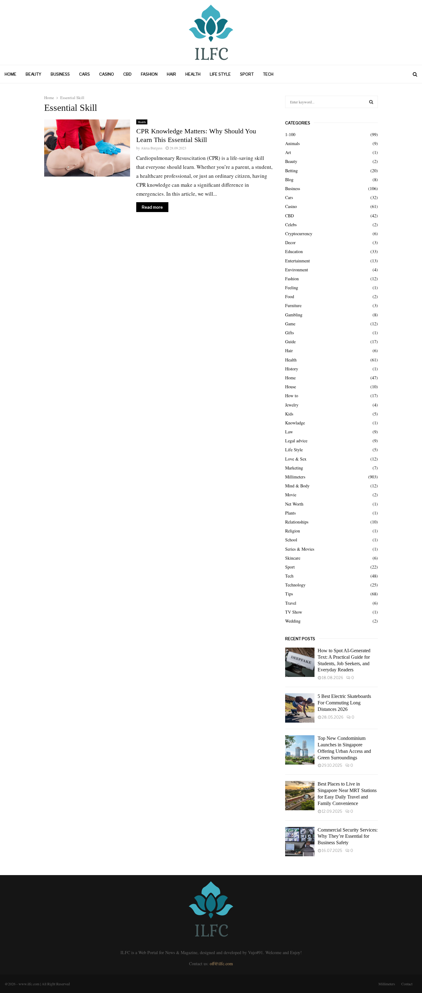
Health (192, 74)
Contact (406, 983)
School (291, 540)
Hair (171, 74)
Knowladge (295, 423)
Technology (295, 585)
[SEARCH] (371, 102)
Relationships (296, 522)
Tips (289, 594)
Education (294, 251)
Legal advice (296, 441)
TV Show (293, 612)
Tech (268, 74)
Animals (292, 143)
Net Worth (294, 504)
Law (289, 432)
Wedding (293, 621)
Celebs (291, 224)
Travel (290, 603)
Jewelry (291, 405)
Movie (290, 495)
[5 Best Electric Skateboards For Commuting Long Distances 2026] (299, 708)
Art (288, 152)
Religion (292, 531)
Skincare (292, 558)
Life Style (220, 74)
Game (290, 324)
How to (291, 395)
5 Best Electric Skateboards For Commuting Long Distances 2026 (344, 703)
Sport (247, 74)
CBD (127, 74)
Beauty (33, 74)
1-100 (290, 134)
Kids (289, 414)
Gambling (293, 315)
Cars (84, 74)
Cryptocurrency (298, 233)
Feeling (291, 287)
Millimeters (295, 477)
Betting (291, 170)
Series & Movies (299, 549)
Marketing (294, 468)
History (291, 369)
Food (289, 296)
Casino (106, 74)
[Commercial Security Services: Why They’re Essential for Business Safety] (299, 841)
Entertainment (297, 261)
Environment (296, 270)
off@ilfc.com (221, 963)
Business (60, 74)
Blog (289, 179)
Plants (290, 513)
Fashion (149, 74)
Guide (290, 341)
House (290, 387)
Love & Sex (295, 459)
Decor (290, 242)
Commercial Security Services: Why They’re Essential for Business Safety (348, 836)
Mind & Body (297, 486)
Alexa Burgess (151, 147)
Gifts (289, 333)
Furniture (293, 305)
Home (10, 74)
